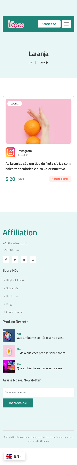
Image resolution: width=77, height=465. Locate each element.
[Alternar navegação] (66, 24)
